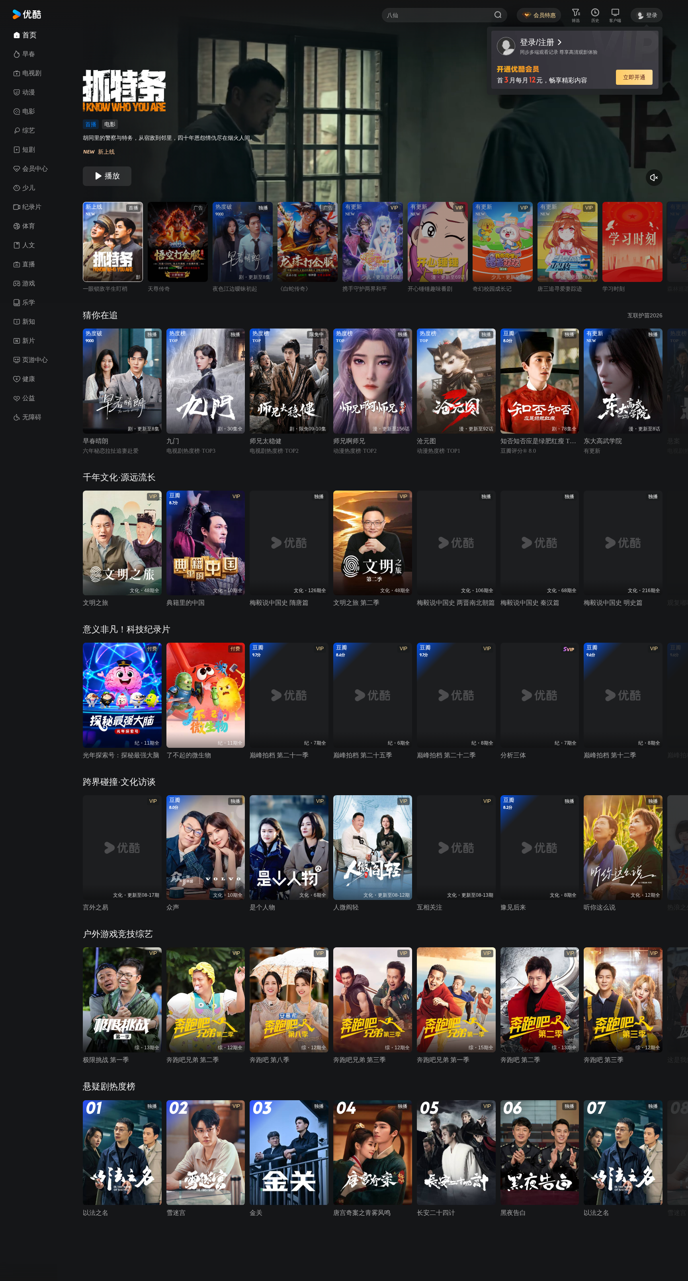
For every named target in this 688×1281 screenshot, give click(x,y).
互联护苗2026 (645, 315)
